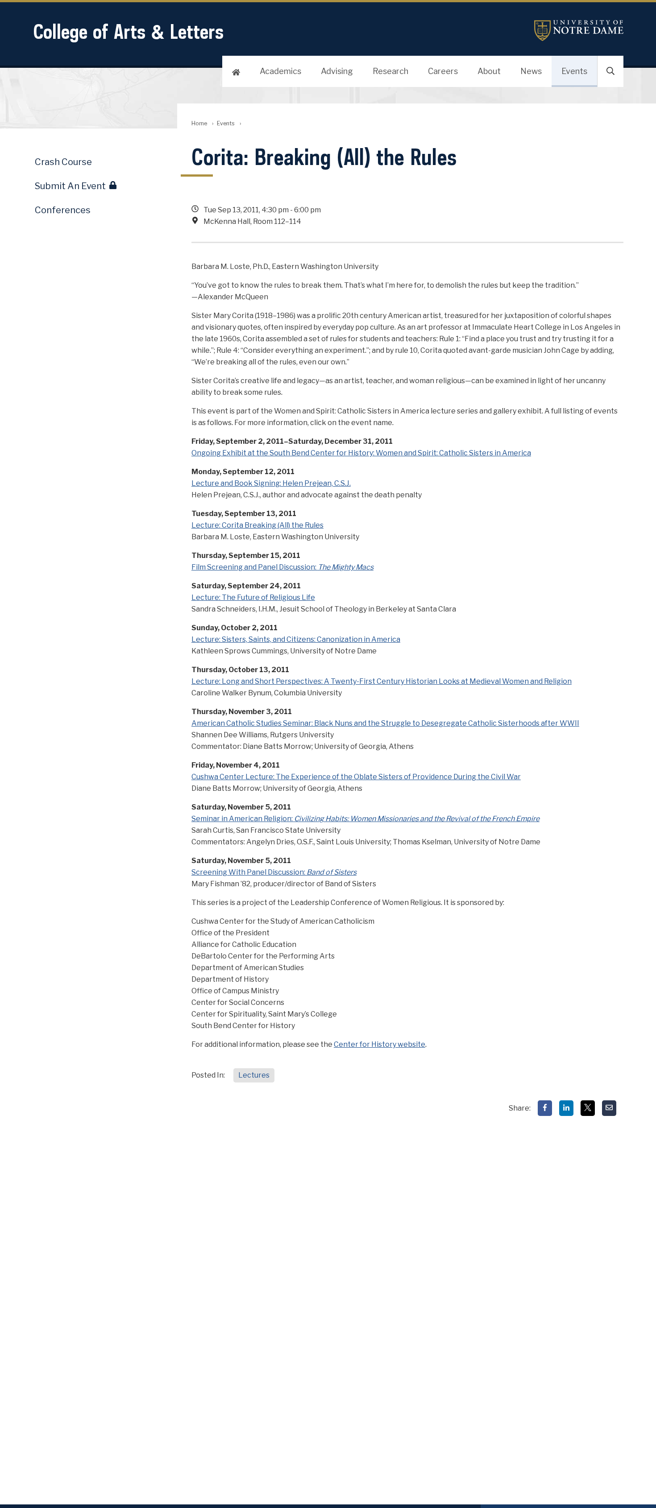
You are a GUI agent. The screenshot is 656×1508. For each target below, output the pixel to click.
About (489, 71)
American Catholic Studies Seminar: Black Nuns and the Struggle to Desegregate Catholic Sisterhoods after (385, 723)
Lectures (254, 1075)
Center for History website (379, 1044)
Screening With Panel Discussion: (274, 872)
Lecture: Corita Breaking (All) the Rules (257, 525)
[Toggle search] (610, 71)
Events (574, 71)
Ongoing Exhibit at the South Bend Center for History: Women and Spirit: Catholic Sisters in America (361, 453)
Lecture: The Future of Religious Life (253, 597)
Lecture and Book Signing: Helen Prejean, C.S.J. (271, 483)
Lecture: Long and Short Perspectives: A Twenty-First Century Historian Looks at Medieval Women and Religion (381, 681)
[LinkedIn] (566, 1108)
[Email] (609, 1108)
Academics (280, 71)
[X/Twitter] (588, 1108)
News (531, 71)
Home (199, 123)
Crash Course (63, 162)
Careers (443, 71)
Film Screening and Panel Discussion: (282, 567)
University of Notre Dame (578, 30)
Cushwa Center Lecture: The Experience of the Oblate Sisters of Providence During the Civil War (356, 777)
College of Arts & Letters (128, 31)
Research (390, 71)
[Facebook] (545, 1108)
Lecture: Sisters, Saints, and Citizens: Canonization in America (295, 639)
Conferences (63, 210)
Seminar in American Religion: (365, 818)
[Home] (236, 71)
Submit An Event (70, 186)
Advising (337, 71)
